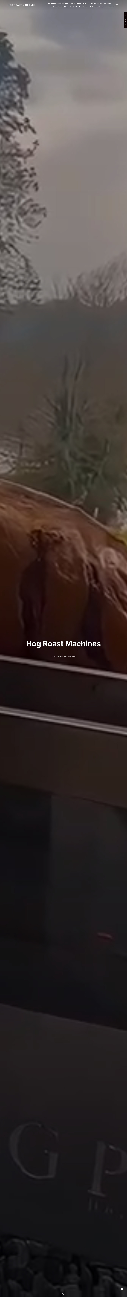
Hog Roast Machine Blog (58, 7)
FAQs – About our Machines (101, 3)
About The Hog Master (78, 3)
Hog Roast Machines (21, 5)
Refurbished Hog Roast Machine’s (102, 7)
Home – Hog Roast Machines (58, 3)
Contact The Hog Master (78, 7)
